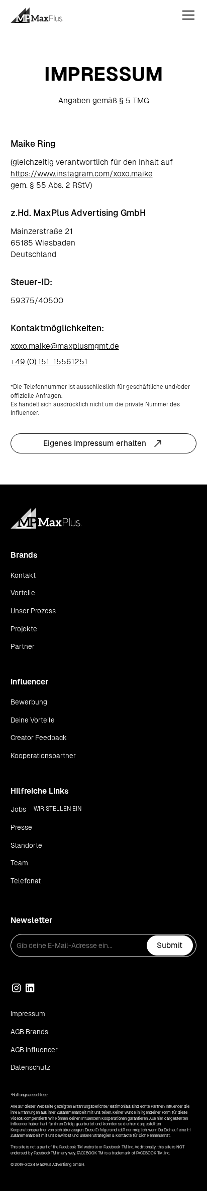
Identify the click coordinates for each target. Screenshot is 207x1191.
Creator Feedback (39, 738)
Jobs (18, 809)
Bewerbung (29, 702)
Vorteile (23, 593)
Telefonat (26, 881)
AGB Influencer (34, 1050)
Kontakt (23, 575)
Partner (23, 646)
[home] (48, 15)
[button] (186, 15)
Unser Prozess (33, 611)
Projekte (24, 629)
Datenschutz (30, 1067)
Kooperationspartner (43, 756)
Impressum (28, 1014)
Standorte (26, 845)
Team (19, 863)
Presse (21, 827)
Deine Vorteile (33, 720)
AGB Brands (29, 1032)
